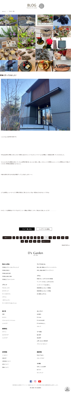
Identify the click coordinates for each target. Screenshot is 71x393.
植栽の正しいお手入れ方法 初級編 (45, 278)
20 (38, 241)
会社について (5, 364)
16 (22, 241)
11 (50, 237)
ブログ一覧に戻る (27, 229)
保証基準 (39, 338)
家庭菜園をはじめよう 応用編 (44, 291)
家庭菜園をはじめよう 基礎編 (44, 288)
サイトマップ (40, 372)
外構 (3, 314)
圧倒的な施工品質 (6, 273)
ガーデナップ (5, 291)
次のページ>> (45, 241)
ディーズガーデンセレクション (9, 303)
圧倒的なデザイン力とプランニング (10, 267)
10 (46, 237)
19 (34, 241)
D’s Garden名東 (40, 320)
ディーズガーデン (6, 294)
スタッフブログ (40, 358)
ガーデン (4, 317)
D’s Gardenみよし (41, 323)
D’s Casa (39, 317)
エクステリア (5, 335)
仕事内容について (6, 361)
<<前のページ (7, 237)
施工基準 (39, 335)
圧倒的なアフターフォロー (8, 279)
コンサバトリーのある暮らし (43, 285)
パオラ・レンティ (6, 300)
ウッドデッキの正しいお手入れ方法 (45, 281)
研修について (5, 367)
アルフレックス (6, 288)
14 (62, 237)
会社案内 (39, 314)
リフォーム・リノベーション (8, 320)
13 (58, 237)
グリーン (4, 331)
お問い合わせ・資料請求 (42, 341)
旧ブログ (39, 369)
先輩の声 (4, 358)
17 (26, 241)
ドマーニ (4, 297)
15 (66, 237)
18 (30, 241)
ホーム (4, 11)
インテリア (4, 323)
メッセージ (4, 355)
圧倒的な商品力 (6, 270)
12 (54, 237)
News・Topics (40, 355)
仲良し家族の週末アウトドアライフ (45, 270)
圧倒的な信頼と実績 (7, 276)
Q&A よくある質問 (41, 366)
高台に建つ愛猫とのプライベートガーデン (47, 267)
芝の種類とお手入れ (41, 294)
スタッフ (39, 326)
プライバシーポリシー (42, 344)
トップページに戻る (44, 229)
